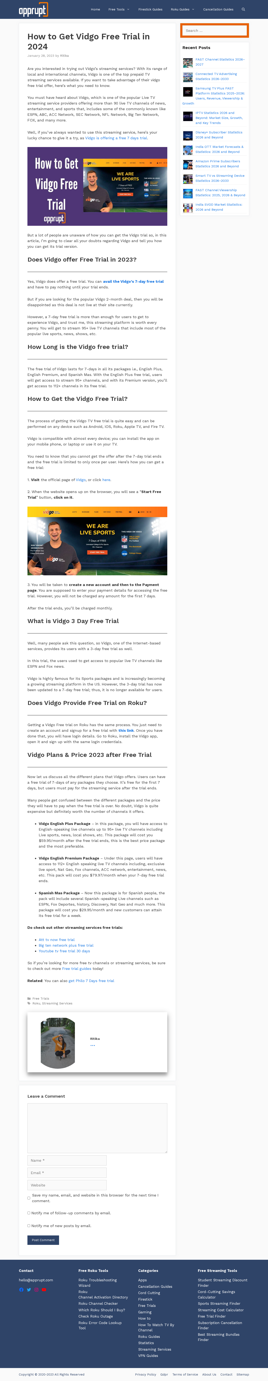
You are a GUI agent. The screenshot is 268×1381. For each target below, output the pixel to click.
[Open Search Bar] (243, 9)
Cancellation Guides (218, 9)
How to (144, 1318)
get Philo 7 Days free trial (91, 980)
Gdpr (164, 1374)
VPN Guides (148, 1356)
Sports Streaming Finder (219, 1303)
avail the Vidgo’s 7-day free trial (133, 281)
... (92, 1044)
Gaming (145, 1312)
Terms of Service (185, 1374)
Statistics (146, 1343)
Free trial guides (76, 968)
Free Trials (40, 998)
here (106, 480)
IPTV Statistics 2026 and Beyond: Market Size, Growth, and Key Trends (219, 118)
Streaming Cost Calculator (221, 1310)
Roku (36, 1003)
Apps (142, 1280)
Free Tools (116, 9)
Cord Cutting (149, 1293)
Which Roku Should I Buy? (102, 1310)
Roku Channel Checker (98, 1303)
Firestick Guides (150, 9)
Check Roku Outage (96, 1316)
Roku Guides (180, 9)
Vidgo (80, 480)
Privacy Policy (145, 1374)
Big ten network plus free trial (66, 945)
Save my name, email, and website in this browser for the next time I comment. (95, 1198)
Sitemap (243, 1374)
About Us (209, 1374)
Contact (226, 1374)
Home (95, 9)
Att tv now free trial (57, 939)
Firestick (145, 1299)
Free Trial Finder (212, 1316)
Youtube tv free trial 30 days (64, 951)
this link (126, 730)
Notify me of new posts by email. (61, 1226)
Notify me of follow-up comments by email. (71, 1213)
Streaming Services (57, 1003)
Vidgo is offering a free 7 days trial (116, 138)
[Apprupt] (34, 9)
